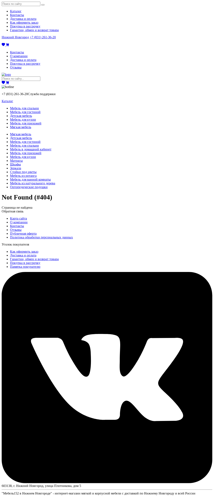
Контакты (17, 15)
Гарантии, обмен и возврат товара (34, 30)
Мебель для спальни (24, 108)
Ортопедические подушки (29, 187)
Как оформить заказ (24, 22)
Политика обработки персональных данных (41, 237)
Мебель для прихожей (25, 123)
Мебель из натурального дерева (32, 183)
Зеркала (15, 168)
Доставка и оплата (23, 19)
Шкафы (15, 164)
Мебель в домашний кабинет (30, 149)
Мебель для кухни (23, 119)
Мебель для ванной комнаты (30, 179)
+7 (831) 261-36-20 (43, 37)
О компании (19, 56)
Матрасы (16, 160)
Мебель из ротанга (23, 175)
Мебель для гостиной (25, 112)
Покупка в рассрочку (25, 26)
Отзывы (16, 67)
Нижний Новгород (15, 37)
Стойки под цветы (23, 172)
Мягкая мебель (20, 127)
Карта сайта (18, 218)
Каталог (16, 11)
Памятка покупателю (25, 266)
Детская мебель (21, 116)
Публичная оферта (23, 233)
